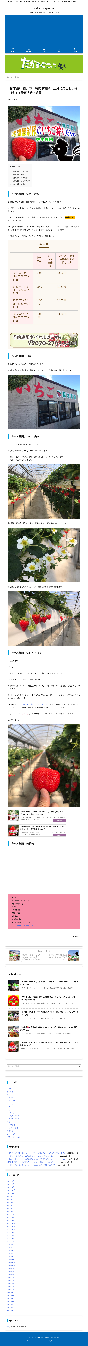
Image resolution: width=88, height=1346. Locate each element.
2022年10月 (11, 1193)
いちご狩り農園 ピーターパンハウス (36, 704)
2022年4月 (10, 1211)
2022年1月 (10, 1220)
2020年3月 (10, 1287)
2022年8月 (10, 1199)
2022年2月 (10, 1217)
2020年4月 (10, 1284)
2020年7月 (10, 1275)
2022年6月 (10, 1205)
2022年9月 (10, 1196)
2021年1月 (10, 1257)
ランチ (11, 1098)
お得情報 (12, 1125)
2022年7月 (10, 1202)
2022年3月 (10, 1214)
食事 (10, 1107)
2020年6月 (10, 1278)
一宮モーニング (14, 1116)
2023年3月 (10, 1184)
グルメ (23, 1)
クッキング (51, 1)
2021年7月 (10, 1238)
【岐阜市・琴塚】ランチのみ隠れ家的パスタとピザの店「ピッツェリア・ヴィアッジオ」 (37, 1159)
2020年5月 (10, 1281)
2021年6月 (10, 1241)
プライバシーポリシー (63, 1)
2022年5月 (10, 1208)
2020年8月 (10, 1272)
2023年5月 (10, 1181)
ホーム (10, 77)
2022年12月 (11, 1190)
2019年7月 (10, 1311)
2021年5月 (10, 1244)
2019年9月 (10, 1305)
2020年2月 (10, 1290)
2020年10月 (11, 1266)
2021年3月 (10, 1250)
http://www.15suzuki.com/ (22, 925)
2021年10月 (11, 1229)
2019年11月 (11, 1299)
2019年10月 (11, 1302)
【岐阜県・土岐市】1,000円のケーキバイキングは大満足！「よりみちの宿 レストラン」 (37, 1153)
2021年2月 (10, 1253)
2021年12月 (11, 1223)
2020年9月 (10, 1269)
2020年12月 (11, 1260)
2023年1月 (10, 1187)
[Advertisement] (44, 31)
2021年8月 (10, 1235)
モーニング (30, 1)
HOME (10, 1)
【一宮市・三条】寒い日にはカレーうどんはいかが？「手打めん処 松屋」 (32, 1165)
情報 (37, 1)
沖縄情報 (43, 1)
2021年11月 (11, 1226)
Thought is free (56, 1341)
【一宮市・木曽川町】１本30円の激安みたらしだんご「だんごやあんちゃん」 (33, 1156)
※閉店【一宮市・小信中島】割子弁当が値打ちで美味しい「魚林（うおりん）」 (34, 1162)
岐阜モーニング (14, 1119)
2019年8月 (10, 1308)
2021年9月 (10, 1232)
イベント (12, 1110)
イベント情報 (13, 1128)
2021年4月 (10, 1247)
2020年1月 (10, 1293)
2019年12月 (11, 1296)
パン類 (11, 1104)
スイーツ (12, 1101)
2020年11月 (11, 1263)
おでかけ (16, 1)
